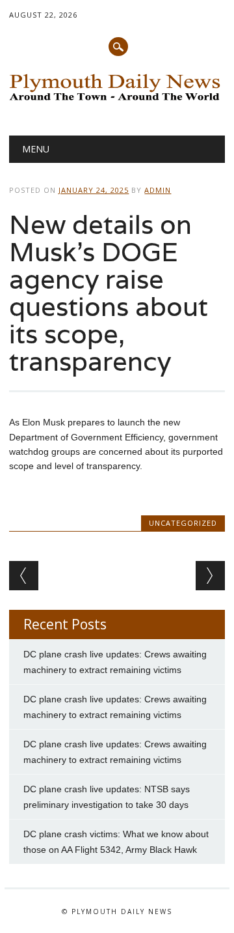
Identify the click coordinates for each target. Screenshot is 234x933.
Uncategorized (183, 523)
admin (157, 190)
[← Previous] (23, 575)
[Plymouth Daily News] (116, 101)
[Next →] (210, 575)
